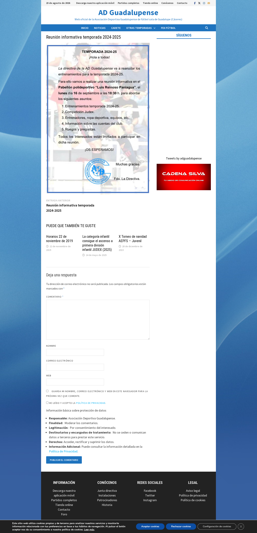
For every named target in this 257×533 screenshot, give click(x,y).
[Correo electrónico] (209, 3)
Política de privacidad (193, 495)
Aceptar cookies (150, 526)
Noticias (100, 28)
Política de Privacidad (90, 403)
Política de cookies (193, 500)
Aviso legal (193, 491)
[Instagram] (204, 3)
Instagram (150, 500)
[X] (199, 3)
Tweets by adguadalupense (184, 158)
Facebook (150, 491)
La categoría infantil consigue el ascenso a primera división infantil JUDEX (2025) (97, 243)
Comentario (55, 296)
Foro (64, 514)
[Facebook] (195, 3)
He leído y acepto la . (77, 403)
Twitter (150, 495)
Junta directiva (107, 491)
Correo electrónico (59, 360)
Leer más (89, 529)
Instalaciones (107, 495)
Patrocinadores (107, 500)
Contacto (182, 3)
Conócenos (167, 3)
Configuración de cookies (217, 526)
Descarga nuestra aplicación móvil (95, 3)
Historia (107, 505)
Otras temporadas (139, 28)
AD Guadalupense (128, 12)
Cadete (116, 28)
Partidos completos (128, 3)
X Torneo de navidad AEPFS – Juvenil (133, 238)
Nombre (51, 345)
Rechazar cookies (181, 526)
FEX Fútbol (168, 28)
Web (48, 375)
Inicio (84, 28)
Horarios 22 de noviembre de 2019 (59, 238)
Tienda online (150, 3)
